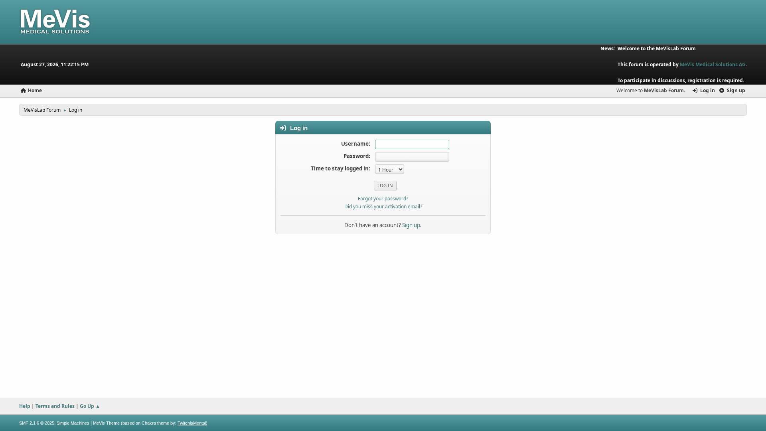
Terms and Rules (55, 406)
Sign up (411, 225)
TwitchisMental (192, 423)
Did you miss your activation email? (383, 206)
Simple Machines (73, 423)
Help (24, 406)
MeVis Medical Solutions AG (713, 64)
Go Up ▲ (90, 406)
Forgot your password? (383, 198)
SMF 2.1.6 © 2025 (36, 423)
